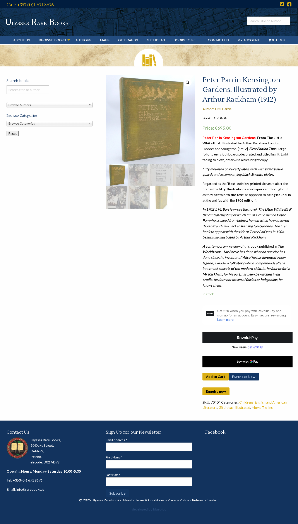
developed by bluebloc (149, 509)
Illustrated (242, 407)
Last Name (113, 475)
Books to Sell (186, 40)
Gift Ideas (156, 40)
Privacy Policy (178, 500)
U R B (36, 22)
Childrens (246, 402)
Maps (105, 40)
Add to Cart (215, 376)
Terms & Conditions (149, 500)
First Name (114, 457)
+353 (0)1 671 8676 (28, 480)
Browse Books (52, 40)
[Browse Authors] (50, 105)
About (127, 500)
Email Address (116, 440)
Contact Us (218, 40)
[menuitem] (21, 40)
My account (249, 40)
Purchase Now (243, 376)
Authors (83, 40)
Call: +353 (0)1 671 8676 (30, 5)
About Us (21, 40)
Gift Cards (128, 40)
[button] (188, 82)
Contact (213, 500)
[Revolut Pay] (247, 337)
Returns (198, 500)
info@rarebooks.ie (30, 489)
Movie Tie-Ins (262, 407)
